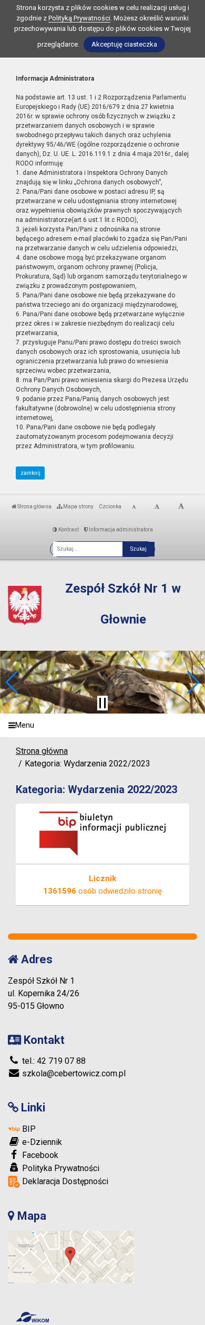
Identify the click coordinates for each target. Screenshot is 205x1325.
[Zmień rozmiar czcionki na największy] (181, 506)
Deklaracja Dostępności (64, 1181)
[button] (12, 682)
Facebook (39, 1155)
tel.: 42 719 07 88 (53, 1061)
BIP (28, 1129)
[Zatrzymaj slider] (102, 703)
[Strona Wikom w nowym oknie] (32, 1317)
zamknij (30, 473)
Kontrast (68, 529)
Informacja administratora (120, 529)
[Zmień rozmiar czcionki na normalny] (133, 506)
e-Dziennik (41, 1142)
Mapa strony (78, 506)
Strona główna (34, 506)
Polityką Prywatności (79, 18)
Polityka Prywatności (59, 1168)
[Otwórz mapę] (71, 1257)
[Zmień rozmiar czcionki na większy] (157, 506)
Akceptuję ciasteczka (124, 44)
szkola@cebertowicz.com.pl (73, 1073)
